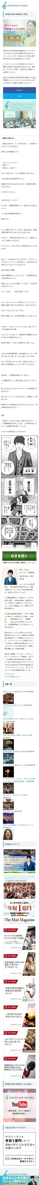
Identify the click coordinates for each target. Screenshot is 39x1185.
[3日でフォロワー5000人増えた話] (19, 698)
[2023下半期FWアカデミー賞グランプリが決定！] (19, 728)
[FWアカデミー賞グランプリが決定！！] (19, 804)
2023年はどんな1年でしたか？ (13, 705)
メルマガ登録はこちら (12, 676)
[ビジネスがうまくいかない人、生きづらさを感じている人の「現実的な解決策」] (19, 788)
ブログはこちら (10, 674)
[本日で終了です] (19, 818)
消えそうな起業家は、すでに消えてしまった (18, 825)
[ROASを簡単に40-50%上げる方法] (19, 758)
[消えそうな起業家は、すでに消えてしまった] (19, 834)
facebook (19, 90)
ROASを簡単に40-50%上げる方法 (14, 751)
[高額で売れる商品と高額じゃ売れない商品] (19, 744)
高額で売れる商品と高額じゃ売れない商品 (17, 735)
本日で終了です (8, 811)
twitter (19, 96)
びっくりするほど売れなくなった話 (15, 765)
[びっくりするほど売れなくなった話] (19, 771)
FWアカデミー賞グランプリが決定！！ (16, 795)
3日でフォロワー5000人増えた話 (14, 691)
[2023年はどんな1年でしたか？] (19, 712)
